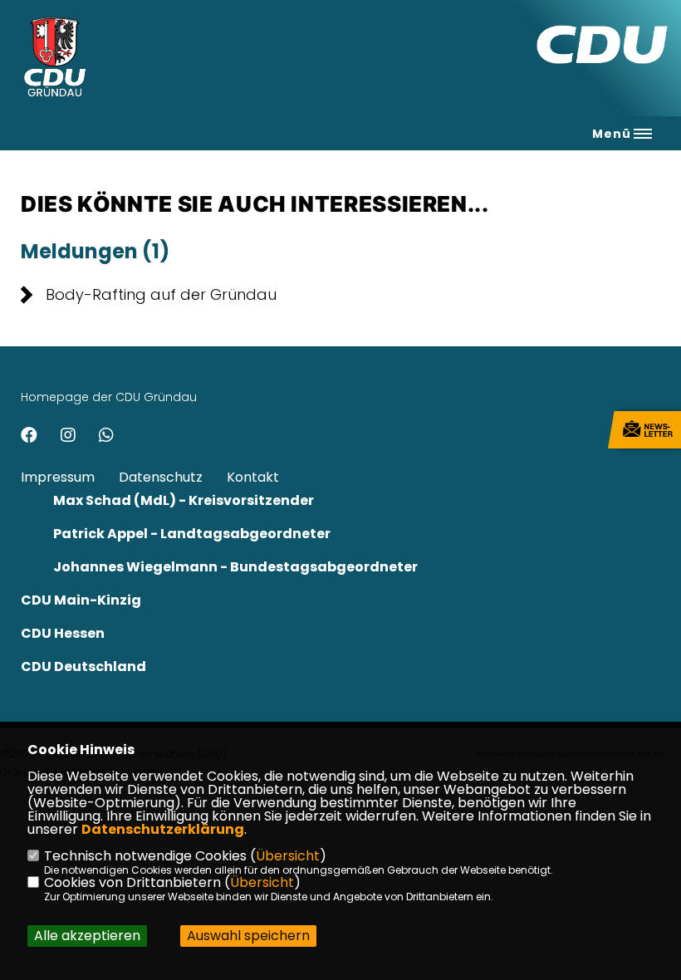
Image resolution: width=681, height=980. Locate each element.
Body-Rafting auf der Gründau (161, 294)
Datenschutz (161, 477)
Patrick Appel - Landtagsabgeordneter (192, 533)
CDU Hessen (63, 633)
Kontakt (253, 477)
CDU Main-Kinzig (81, 600)
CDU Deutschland (83, 666)
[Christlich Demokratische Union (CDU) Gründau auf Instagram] (68, 437)
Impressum (58, 477)
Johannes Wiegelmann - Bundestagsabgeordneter (235, 566)
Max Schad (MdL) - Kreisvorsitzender (183, 500)
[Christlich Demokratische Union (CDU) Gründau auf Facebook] (29, 437)
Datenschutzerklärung (162, 829)
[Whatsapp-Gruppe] (106, 437)
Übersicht (288, 855)
